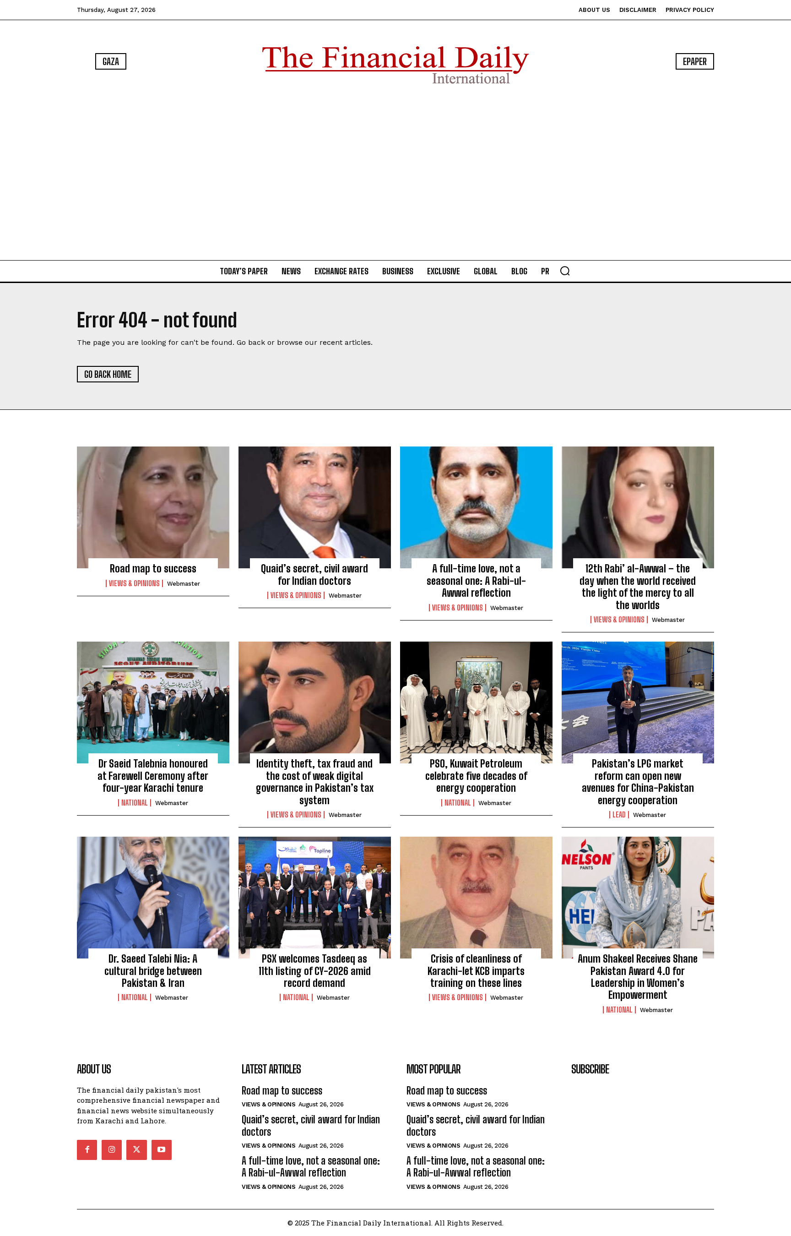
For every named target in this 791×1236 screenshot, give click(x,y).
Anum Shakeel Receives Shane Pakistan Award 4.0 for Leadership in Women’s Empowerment (638, 977)
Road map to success (153, 568)
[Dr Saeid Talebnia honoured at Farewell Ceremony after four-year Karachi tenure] (153, 702)
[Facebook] (87, 1150)
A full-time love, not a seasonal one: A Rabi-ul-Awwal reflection (476, 580)
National (134, 802)
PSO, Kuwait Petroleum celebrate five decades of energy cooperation (476, 775)
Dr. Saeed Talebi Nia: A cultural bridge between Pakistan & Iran (153, 971)
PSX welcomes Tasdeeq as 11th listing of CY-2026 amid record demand (315, 971)
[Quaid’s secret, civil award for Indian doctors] (314, 507)
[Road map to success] (153, 507)
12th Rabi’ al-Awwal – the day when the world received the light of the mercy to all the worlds (638, 586)
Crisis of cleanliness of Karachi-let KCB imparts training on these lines (476, 971)
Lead (619, 814)
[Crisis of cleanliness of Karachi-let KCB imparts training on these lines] (476, 897)
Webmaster (183, 583)
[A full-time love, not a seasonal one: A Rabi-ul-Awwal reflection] (476, 507)
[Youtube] (162, 1150)
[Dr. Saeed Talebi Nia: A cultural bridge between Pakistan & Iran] (153, 897)
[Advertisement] (395, 174)
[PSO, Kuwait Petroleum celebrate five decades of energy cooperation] (476, 702)
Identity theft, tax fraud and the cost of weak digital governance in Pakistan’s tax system (315, 781)
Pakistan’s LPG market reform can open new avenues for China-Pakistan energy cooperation (638, 781)
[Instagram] (112, 1150)
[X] (136, 1150)
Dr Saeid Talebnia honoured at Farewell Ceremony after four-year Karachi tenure (153, 775)
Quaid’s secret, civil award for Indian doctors (314, 574)
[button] (565, 271)
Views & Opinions (134, 583)
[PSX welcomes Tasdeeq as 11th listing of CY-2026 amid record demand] (314, 897)
